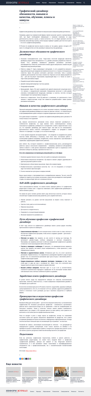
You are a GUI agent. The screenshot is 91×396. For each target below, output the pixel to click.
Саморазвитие (70, 2)
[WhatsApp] (30, 359)
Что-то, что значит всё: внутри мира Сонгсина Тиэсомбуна (78, 49)
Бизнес (38, 2)
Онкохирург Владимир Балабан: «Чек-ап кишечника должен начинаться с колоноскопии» (78, 72)
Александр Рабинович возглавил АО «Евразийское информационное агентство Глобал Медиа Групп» (79, 34)
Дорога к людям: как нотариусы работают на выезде (78, 26)
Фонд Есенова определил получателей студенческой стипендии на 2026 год (78, 79)
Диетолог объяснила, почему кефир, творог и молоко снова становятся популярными (79, 42)
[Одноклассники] (22, 359)
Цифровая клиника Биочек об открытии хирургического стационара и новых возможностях (78, 56)
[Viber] (28, 359)
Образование (52, 2)
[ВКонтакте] (20, 359)
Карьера (44, 2)
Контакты (81, 391)
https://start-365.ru (31, 351)
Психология (61, 2)
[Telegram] (24, 359)
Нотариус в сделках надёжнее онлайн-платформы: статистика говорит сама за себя (78, 64)
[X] (26, 359)
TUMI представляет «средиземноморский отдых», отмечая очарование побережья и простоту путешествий (79, 87)
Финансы (78, 2)
